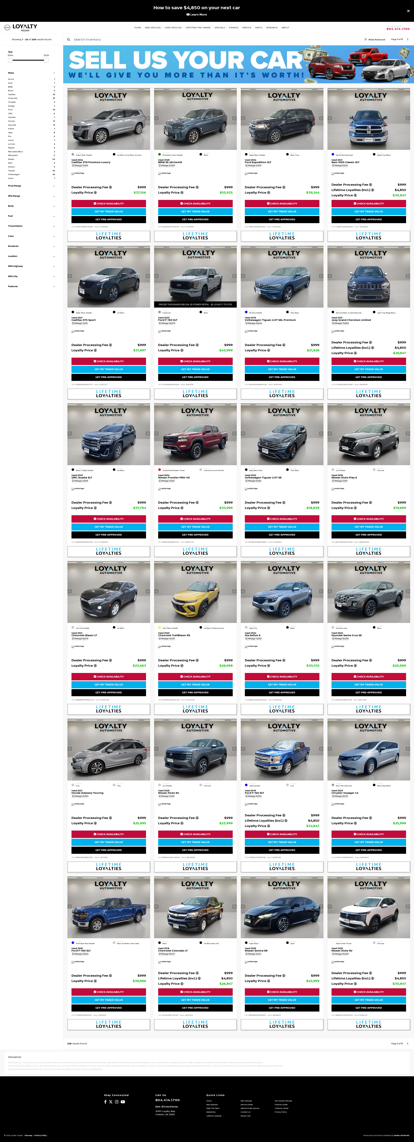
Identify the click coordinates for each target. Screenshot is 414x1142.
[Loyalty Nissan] (7, 28)
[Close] (408, 11)
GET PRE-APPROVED (109, 219)
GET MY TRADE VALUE (109, 211)
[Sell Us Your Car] (238, 82)
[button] (147, 118)
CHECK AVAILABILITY (110, 203)
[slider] (10, 60)
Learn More (198, 14)
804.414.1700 (398, 29)
